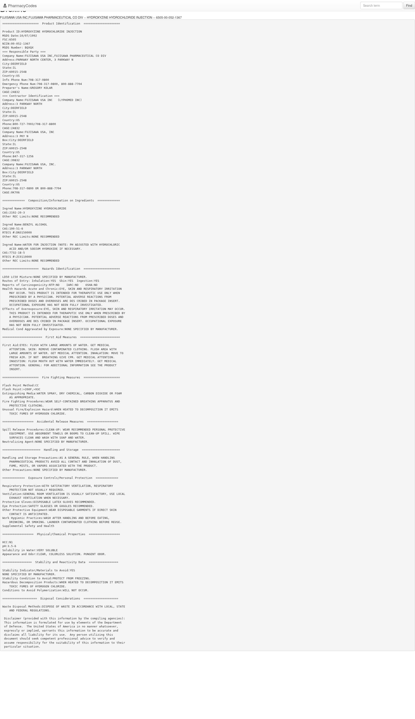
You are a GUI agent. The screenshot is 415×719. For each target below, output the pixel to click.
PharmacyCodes (22, 5)
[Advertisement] (207, 687)
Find (409, 5)
